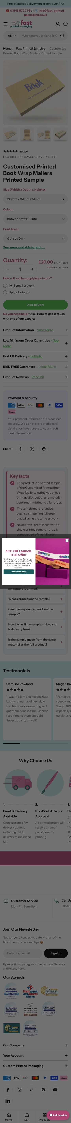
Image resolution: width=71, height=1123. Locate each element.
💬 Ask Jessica (58, 1115)
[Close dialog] (66, 540)
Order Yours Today (18, 571)
